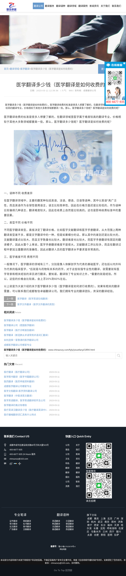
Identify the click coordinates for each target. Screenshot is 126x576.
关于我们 (105, 6)
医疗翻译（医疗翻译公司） (18, 372)
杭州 (93, 521)
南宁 (89, 525)
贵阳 (103, 535)
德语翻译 (70, 524)
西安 (96, 525)
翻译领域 (71, 6)
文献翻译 (27, 529)
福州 (109, 525)
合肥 (96, 535)
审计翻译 (13, 524)
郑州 (113, 521)
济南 (120, 521)
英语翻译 (56, 521)
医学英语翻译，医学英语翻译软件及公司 (24, 400)
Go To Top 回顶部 (63, 570)
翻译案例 (83, 6)
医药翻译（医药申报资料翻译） (20, 381)
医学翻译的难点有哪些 (15, 405)
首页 (6, 68)
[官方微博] (11, 463)
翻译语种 (60, 6)
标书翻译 (27, 524)
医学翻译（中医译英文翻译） (19, 395)
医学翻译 (25, 68)
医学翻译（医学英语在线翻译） (33, 298)
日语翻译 (70, 521)
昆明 (109, 535)
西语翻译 (70, 529)
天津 (116, 525)
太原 (89, 535)
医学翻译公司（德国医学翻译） (20, 325)
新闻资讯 (94, 6)
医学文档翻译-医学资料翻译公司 (20, 391)
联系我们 (116, 6)
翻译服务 (49, 6)
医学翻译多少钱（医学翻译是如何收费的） (26, 320)
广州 (116, 518)
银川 (118, 531)
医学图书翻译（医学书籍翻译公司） (22, 376)
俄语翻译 (70, 527)
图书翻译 (27, 527)
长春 (96, 528)
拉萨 (116, 535)
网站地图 (63, 549)
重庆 (96, 518)
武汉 (100, 521)
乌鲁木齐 (96, 531)
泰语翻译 (56, 529)
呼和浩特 (112, 528)
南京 (107, 521)
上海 (103, 518)
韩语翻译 (56, 524)
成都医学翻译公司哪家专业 (18, 345)
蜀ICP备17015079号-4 (66, 546)
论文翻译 (13, 527)
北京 (109, 518)
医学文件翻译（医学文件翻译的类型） (36, 304)
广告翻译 (13, 529)
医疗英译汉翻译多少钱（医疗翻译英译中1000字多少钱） (26, 410)
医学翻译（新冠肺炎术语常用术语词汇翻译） (27, 335)
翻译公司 (38, 6)
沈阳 (102, 528)
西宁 (111, 531)
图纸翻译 (27, 521)
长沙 (103, 525)
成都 (89, 518)
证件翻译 (13, 521)
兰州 (105, 531)
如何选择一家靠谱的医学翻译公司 (21, 340)
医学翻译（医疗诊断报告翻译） (20, 330)
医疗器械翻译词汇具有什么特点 (20, 414)
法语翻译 (56, 527)
